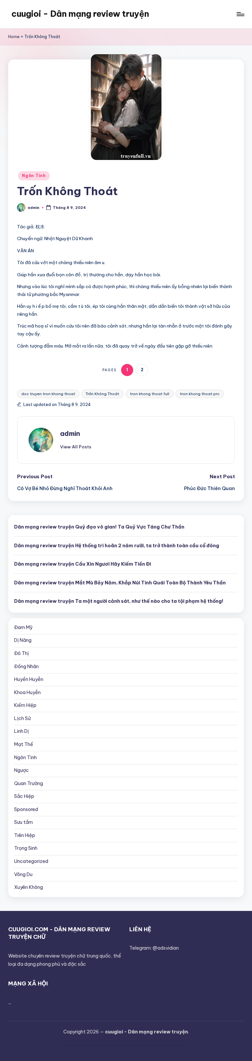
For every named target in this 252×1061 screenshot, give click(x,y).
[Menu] (240, 14)
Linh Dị (21, 731)
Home (14, 36)
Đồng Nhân (26, 666)
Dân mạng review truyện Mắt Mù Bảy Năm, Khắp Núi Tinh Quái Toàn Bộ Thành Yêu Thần (120, 583)
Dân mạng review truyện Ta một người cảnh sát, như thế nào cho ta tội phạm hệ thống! (118, 601)
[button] (75, 447)
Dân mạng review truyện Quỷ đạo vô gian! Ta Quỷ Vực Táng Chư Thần (99, 527)
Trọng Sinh (25, 848)
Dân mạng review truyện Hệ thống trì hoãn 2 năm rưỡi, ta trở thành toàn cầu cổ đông (116, 546)
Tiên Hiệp (24, 835)
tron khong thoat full (149, 394)
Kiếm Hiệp (25, 705)
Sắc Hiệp (24, 796)
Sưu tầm (23, 822)
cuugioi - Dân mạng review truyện (80, 14)
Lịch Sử (22, 718)
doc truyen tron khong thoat (48, 394)
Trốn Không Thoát (102, 394)
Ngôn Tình (34, 175)
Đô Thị (21, 653)
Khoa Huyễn (27, 692)
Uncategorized (31, 861)
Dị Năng (23, 640)
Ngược (21, 770)
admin (70, 433)
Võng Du (23, 874)
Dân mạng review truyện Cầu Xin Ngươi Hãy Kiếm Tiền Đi (82, 564)
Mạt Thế (23, 744)
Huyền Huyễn (28, 679)
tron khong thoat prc (200, 394)
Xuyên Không (28, 887)
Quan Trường (28, 783)
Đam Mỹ (23, 627)
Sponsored (26, 809)
